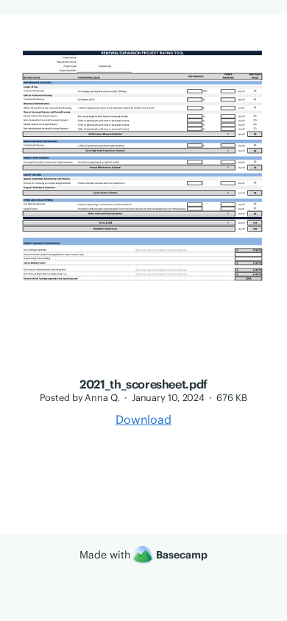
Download (143, 419)
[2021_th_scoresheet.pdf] (143, 368)
